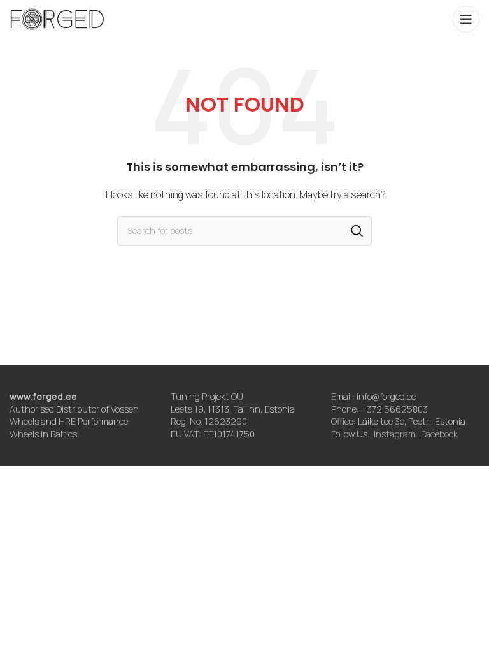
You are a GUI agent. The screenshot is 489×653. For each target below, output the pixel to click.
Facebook (439, 434)
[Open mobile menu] (466, 19)
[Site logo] (57, 18)
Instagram (394, 434)
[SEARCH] (357, 231)
